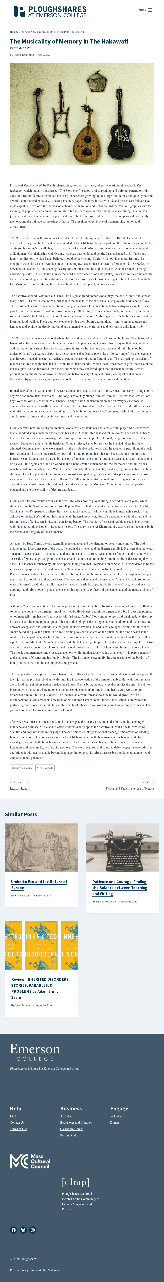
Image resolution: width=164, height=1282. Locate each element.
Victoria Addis (22, 895)
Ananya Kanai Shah (24, 54)
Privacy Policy (19, 1270)
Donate (114, 1122)
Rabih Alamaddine (22, 768)
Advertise (66, 1116)
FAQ (13, 1116)
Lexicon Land (19, 785)
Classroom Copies (71, 1129)
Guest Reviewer (23, 1005)
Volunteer (116, 1116)
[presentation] (41, 847)
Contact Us (17, 1122)
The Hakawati (45, 768)
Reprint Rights (69, 1135)
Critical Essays (20, 48)
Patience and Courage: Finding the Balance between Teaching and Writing (119, 888)
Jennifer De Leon (105, 901)
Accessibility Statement (45, 1270)
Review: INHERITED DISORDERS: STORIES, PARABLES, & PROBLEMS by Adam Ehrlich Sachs (40, 988)
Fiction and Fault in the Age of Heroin (130, 785)
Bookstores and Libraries (76, 1122)
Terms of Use (18, 1129)
